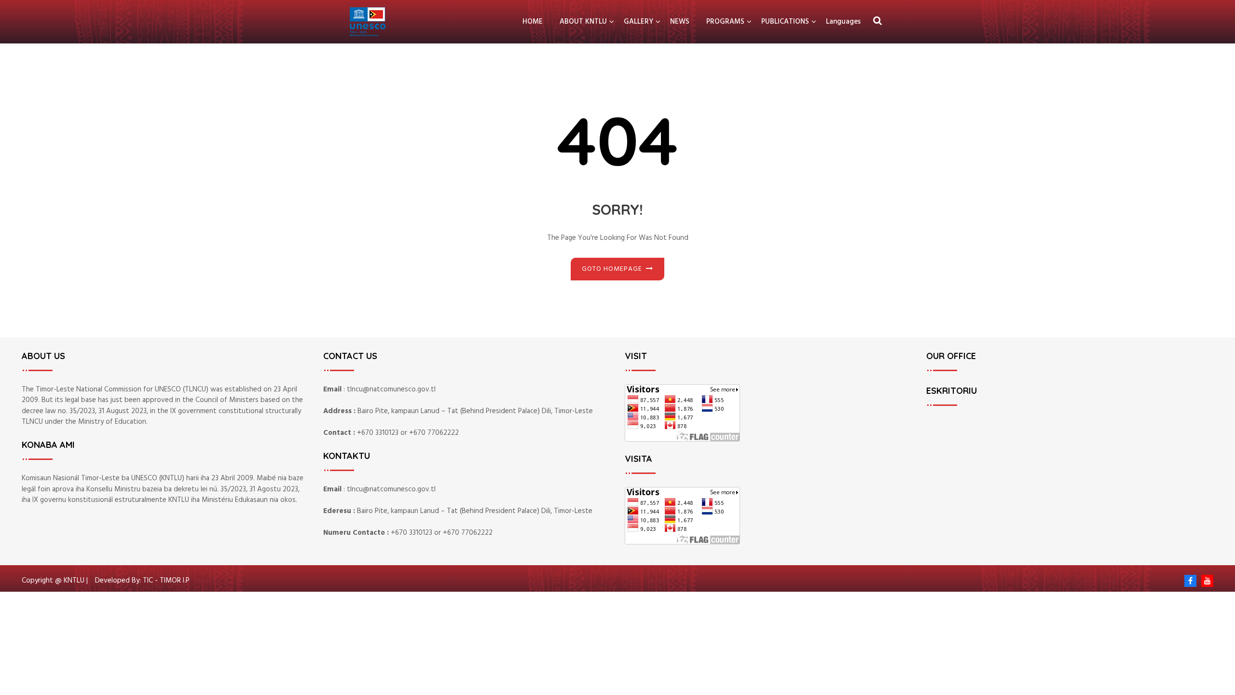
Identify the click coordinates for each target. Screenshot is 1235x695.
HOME (532, 22)
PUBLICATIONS (785, 22)
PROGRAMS (725, 22)
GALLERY (638, 22)
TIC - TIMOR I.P (166, 580)
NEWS (679, 22)
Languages (843, 22)
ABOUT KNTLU (583, 22)
